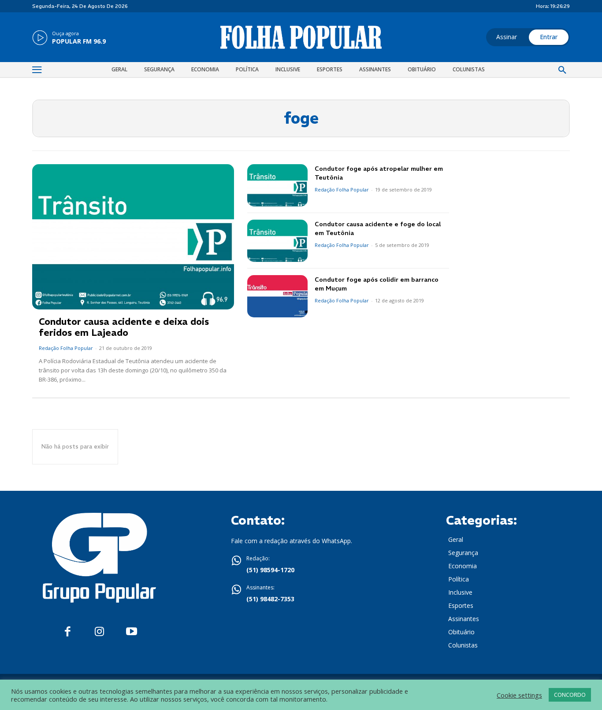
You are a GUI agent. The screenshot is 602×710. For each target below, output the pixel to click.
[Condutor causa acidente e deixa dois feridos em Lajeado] (133, 236)
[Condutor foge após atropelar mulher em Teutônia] (277, 185)
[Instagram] (99, 632)
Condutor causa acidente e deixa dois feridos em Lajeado (124, 327)
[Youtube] (131, 632)
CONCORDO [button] (570, 695)
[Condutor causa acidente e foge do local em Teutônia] (277, 241)
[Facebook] (68, 632)
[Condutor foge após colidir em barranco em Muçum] (277, 296)
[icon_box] (69, 38)
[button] (562, 70)
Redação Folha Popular (66, 348)
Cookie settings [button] (519, 695)
